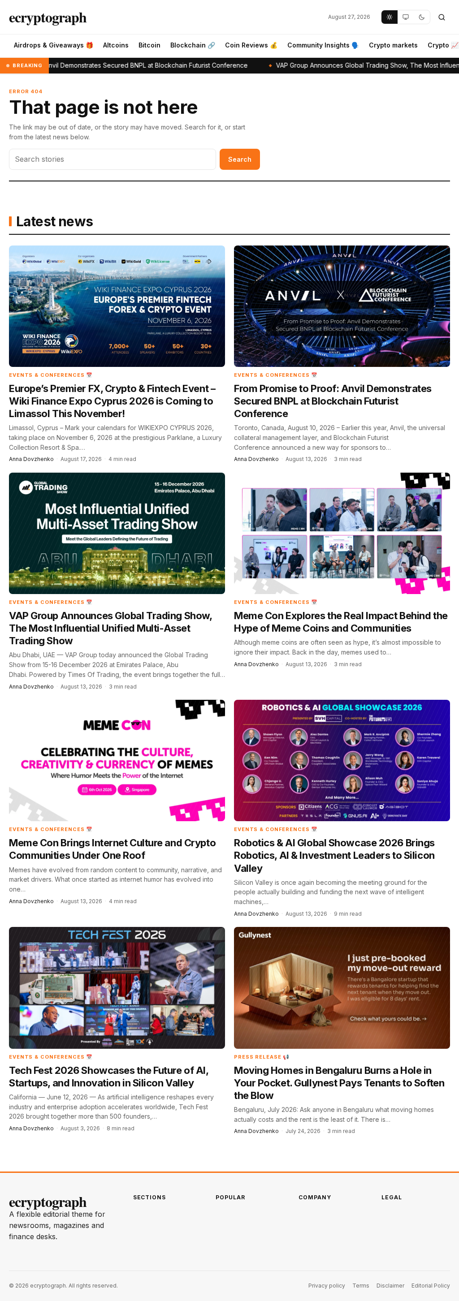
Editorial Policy (430, 1285)
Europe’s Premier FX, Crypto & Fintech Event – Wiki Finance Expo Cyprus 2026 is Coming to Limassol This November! (112, 401)
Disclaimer (390, 1285)
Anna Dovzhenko (31, 459)
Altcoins (116, 45)
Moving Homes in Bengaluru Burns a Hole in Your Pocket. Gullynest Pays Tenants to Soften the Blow (339, 1082)
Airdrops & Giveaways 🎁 (53, 45)
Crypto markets (393, 45)
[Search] (441, 17)
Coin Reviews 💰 (251, 45)
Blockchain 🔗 (192, 45)
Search (239, 159)
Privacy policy (326, 1285)
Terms (360, 1285)
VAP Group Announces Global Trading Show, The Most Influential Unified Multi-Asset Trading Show (110, 628)
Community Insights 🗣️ (323, 45)
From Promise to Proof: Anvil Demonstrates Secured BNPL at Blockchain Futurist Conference (333, 401)
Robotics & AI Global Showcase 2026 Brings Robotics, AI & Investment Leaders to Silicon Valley (334, 855)
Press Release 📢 (262, 1057)
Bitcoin (149, 45)
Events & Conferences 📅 (51, 375)
